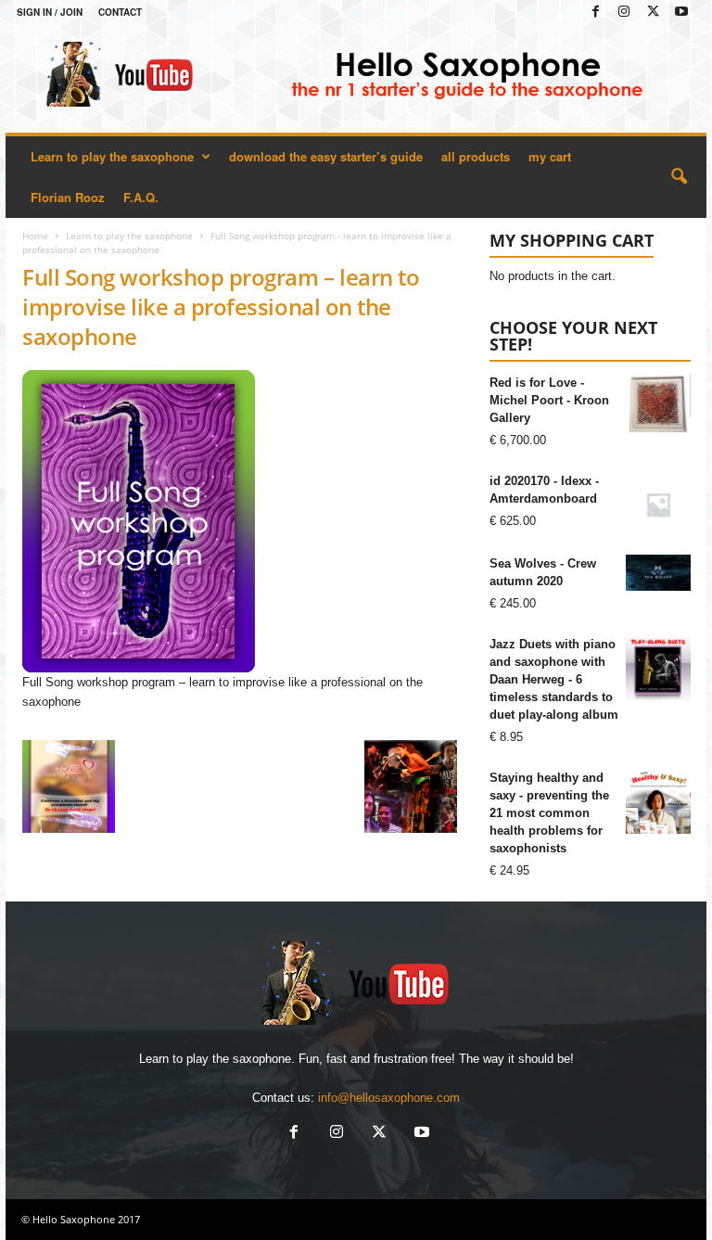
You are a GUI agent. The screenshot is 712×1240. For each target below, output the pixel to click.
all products (475, 156)
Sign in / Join (50, 12)
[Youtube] (681, 12)
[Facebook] (595, 12)
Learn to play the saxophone (112, 156)
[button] (678, 177)
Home (35, 235)
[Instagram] (624, 12)
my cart (549, 156)
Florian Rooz (68, 197)
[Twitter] (653, 12)
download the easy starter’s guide (326, 156)
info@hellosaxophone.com (389, 1098)
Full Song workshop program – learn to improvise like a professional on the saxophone (220, 307)
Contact (120, 12)
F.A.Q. (141, 197)
